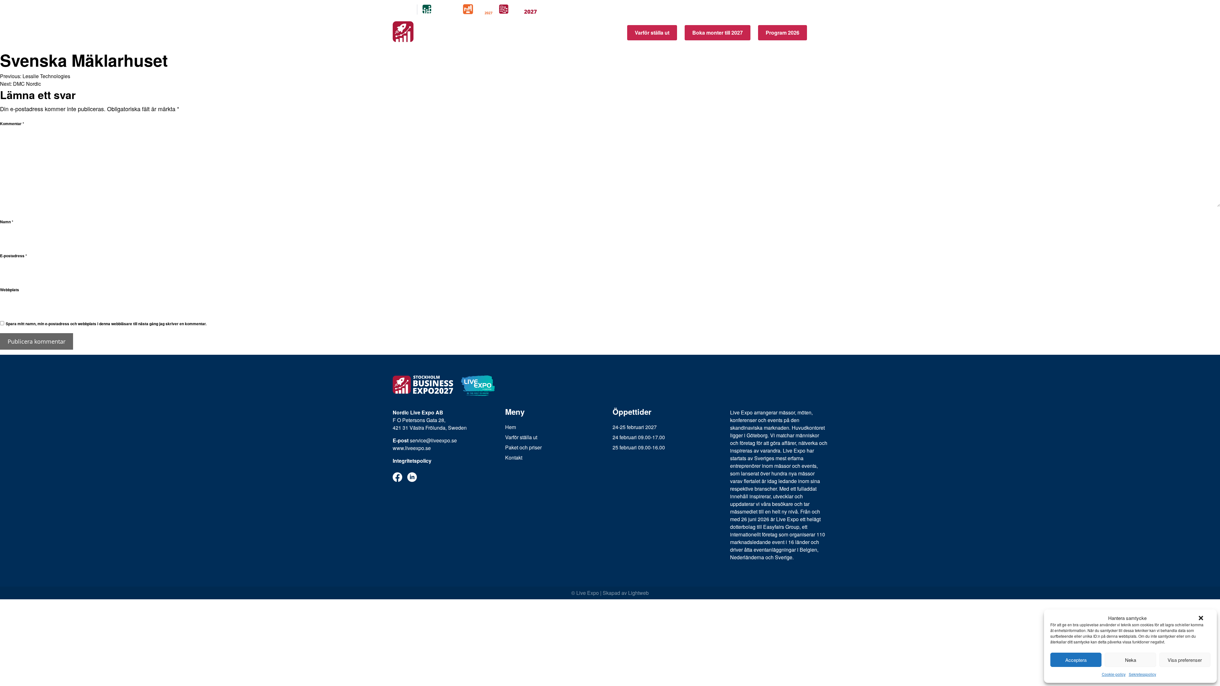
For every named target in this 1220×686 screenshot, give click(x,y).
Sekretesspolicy (1142, 674)
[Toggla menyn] (821, 32)
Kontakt (513, 457)
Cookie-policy (1114, 674)
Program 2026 (782, 32)
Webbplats (9, 290)
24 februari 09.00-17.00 (639, 437)
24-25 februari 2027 (635, 427)
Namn (6, 222)
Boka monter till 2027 (717, 32)
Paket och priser (523, 447)
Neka (1130, 659)
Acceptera (1076, 659)
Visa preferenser (1185, 659)
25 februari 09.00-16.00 (639, 447)
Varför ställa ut (652, 32)
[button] (1201, 618)
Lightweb (638, 592)
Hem (510, 427)
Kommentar (12, 123)
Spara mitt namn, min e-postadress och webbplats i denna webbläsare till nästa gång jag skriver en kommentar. (106, 323)
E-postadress (13, 256)
